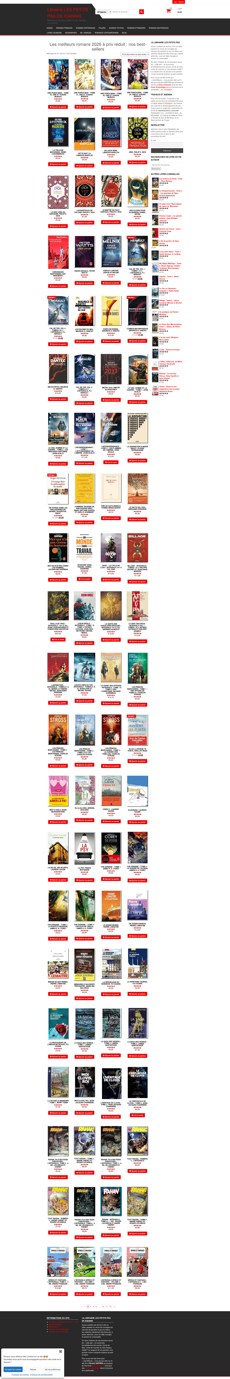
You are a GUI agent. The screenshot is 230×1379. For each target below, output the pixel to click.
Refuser (33, 1369)
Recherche (156, 168)
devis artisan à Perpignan (163, 103)
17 (107, 1306)
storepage (168, 89)
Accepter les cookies (13, 1369)
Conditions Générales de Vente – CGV (63, 1322)
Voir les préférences (52, 1369)
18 (110, 1306)
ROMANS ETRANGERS (136, 28)
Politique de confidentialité (41, 1374)
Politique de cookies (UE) (58, 1331)
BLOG (124, 33)
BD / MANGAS (85, 33)
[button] (60, 1351)
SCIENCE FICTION (116, 28)
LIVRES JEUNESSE (54, 33)
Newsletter (53, 1327)
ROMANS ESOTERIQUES (159, 28)
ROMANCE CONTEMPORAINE (106, 33)
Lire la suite (112, 462)
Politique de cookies (20, 1374)
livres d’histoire (164, 85)
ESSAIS (50, 28)
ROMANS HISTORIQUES (85, 28)
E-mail (153, 140)
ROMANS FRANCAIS (64, 28)
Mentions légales (55, 1324)
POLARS (102, 28)
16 (103, 1306)
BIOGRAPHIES (71, 33)
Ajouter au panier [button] (59, 107)
